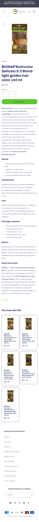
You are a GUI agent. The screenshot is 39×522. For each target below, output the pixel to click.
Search (6, 437)
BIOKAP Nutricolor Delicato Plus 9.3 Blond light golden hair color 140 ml (10, 338)
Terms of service (10, 471)
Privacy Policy (9, 456)
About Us (7, 447)
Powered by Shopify (25, 516)
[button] (4, 11)
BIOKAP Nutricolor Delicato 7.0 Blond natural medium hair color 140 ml (9, 374)
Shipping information (12, 451)
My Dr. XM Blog (9, 481)
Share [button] (6, 300)
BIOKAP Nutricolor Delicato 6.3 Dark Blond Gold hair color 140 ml (28, 373)
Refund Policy (9, 461)
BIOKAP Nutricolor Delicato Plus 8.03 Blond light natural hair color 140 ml (10, 411)
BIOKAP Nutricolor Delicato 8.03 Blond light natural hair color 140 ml (28, 338)
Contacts (7, 442)
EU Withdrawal (9, 476)
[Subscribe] (31, 494)
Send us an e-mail (10, 466)
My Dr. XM (16, 516)
